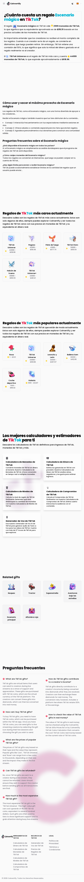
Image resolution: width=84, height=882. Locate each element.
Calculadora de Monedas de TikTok (20, 852)
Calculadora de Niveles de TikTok (20, 859)
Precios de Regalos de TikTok (36, 852)
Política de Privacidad (53, 842)
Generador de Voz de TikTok (37, 844)
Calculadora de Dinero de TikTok (20, 844)
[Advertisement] (42, 81)
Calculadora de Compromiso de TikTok (20, 867)
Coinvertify (12, 878)
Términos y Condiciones (54, 848)
